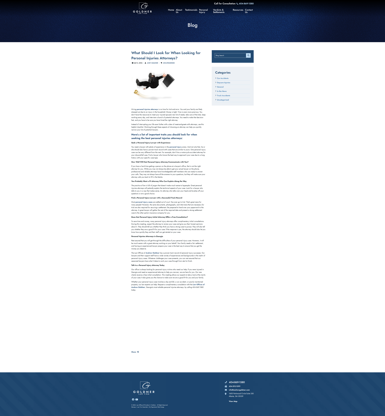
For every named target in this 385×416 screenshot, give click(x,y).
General (220, 87)
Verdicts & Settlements (218, 11)
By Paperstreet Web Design (156, 407)
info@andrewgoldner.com (239, 390)
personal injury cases (144, 202)
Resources (238, 10)
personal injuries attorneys (147, 109)
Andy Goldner (152, 63)
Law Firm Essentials (142, 407)
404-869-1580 (246, 3)
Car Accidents (222, 78)
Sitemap (133, 407)
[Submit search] (248, 55)
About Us (179, 11)
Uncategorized (169, 63)
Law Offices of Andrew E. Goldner (146, 405)
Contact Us (249, 11)
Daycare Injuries (223, 82)
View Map (233, 401)
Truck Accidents (223, 95)
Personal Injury (203, 11)
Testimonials (191, 10)
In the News (222, 91)
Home (171, 10)
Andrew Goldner (152, 253)
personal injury (175, 147)
